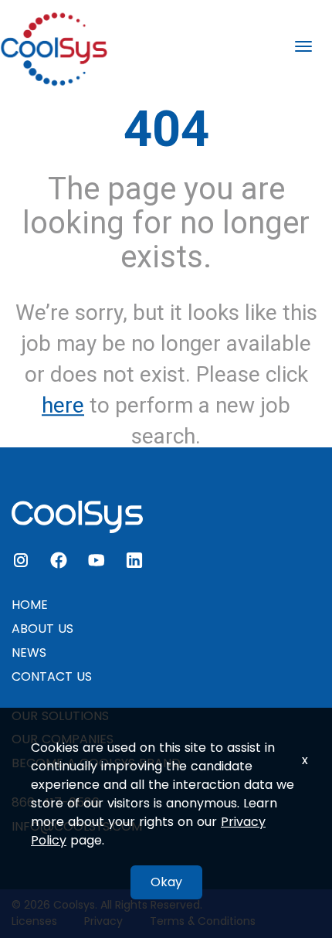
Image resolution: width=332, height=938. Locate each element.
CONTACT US (52, 676)
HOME (30, 604)
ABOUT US (42, 628)
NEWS (29, 652)
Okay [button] (166, 882)
